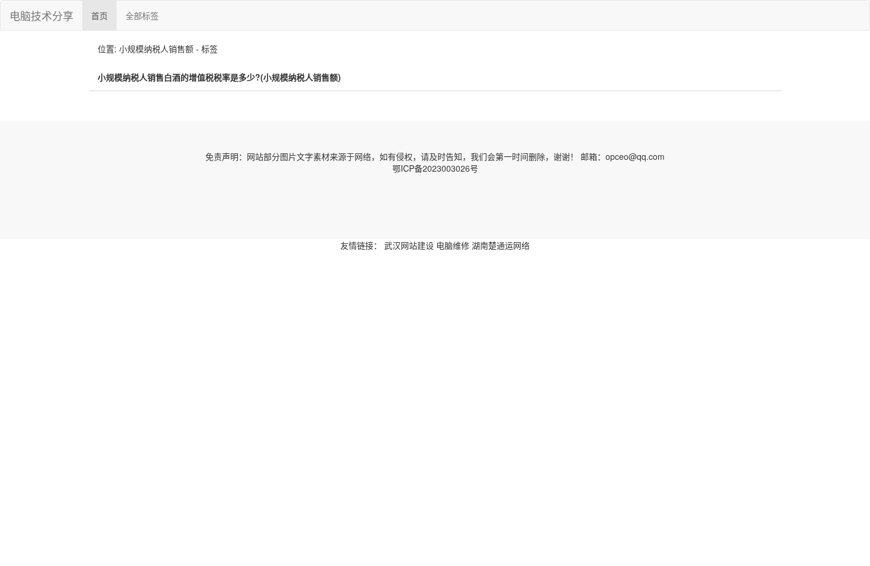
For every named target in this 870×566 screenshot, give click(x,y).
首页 (99, 15)
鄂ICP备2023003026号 (435, 168)
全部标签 (142, 15)
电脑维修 (452, 245)
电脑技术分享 (41, 15)
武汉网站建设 (409, 245)
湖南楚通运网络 (501, 245)
